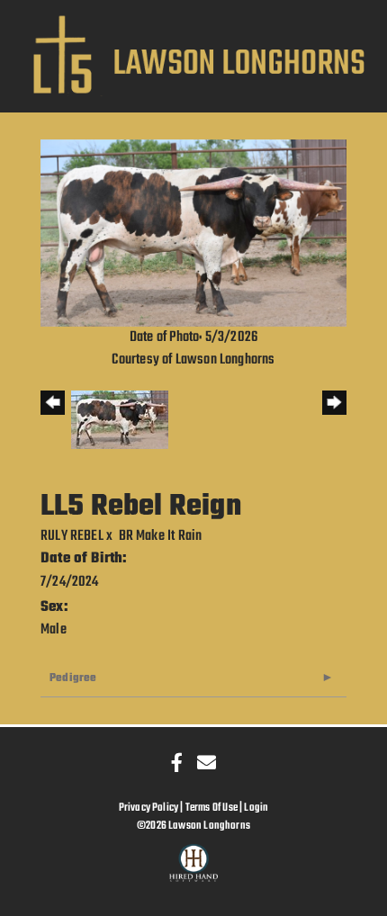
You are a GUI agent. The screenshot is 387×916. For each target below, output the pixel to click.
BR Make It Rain (160, 536)
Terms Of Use (211, 807)
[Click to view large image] (193, 233)
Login (256, 807)
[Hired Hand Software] (194, 871)
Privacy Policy (149, 807)
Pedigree (73, 678)
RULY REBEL (72, 536)
